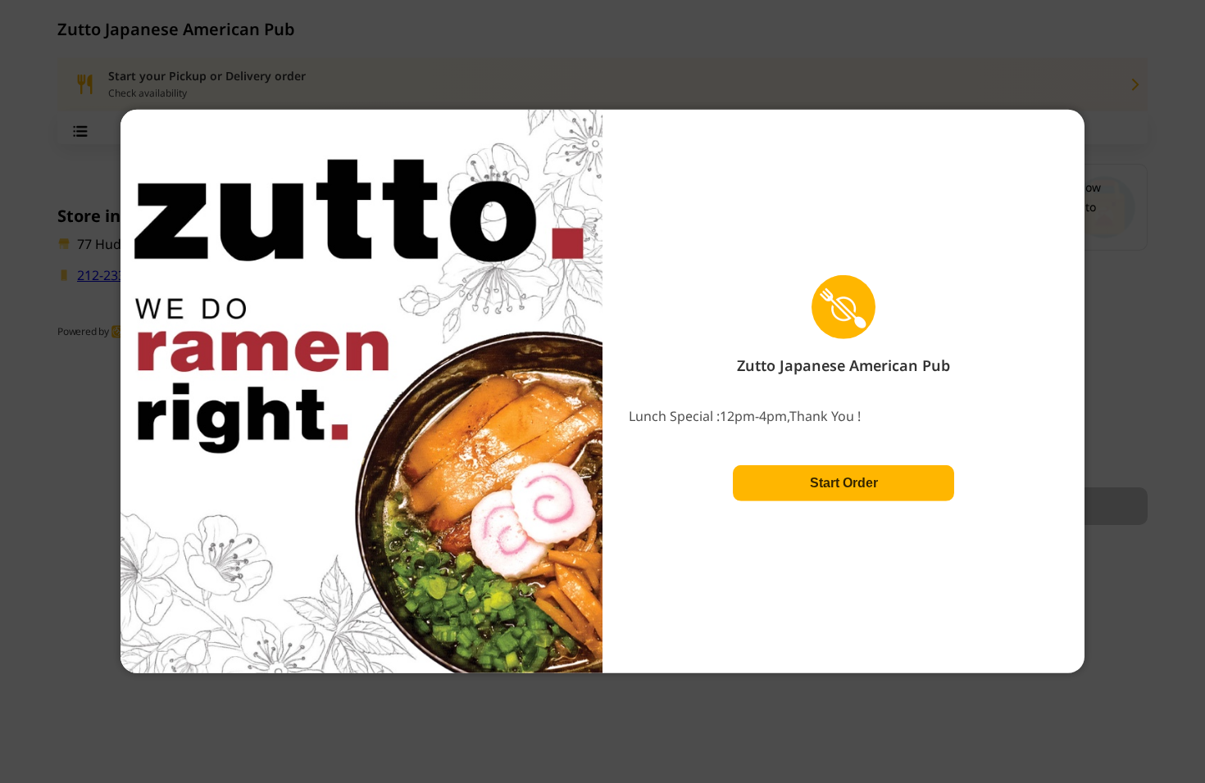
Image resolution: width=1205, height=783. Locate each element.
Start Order (844, 483)
